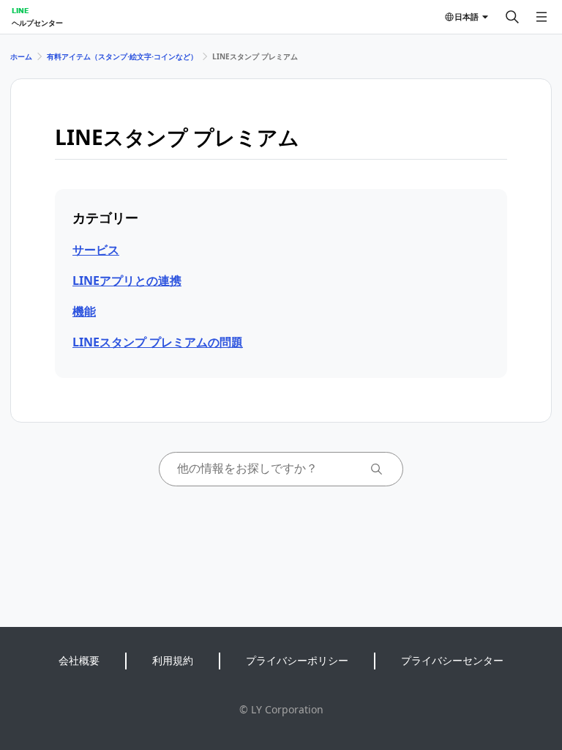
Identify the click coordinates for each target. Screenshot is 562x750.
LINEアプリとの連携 (126, 280)
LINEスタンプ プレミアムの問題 (157, 342)
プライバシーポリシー (297, 660)
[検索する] (512, 16)
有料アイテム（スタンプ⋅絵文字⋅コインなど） (122, 56)
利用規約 (172, 660)
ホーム (21, 56)
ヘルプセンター (37, 23)
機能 (84, 311)
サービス (95, 250)
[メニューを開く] (541, 16)
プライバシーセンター (452, 660)
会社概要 (79, 660)
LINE (20, 10)
